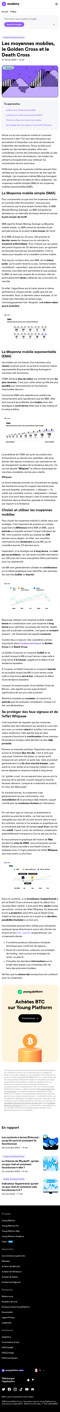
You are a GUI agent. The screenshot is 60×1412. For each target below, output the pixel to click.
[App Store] (28, 1379)
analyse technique (31, 643)
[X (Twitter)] (3, 1389)
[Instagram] (15, 1389)
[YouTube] (27, 1389)
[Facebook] (9, 1389)
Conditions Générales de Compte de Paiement (23, 1103)
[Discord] (32, 1389)
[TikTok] (21, 1389)
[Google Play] (33, 1379)
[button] (56, 4)
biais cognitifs (23, 933)
